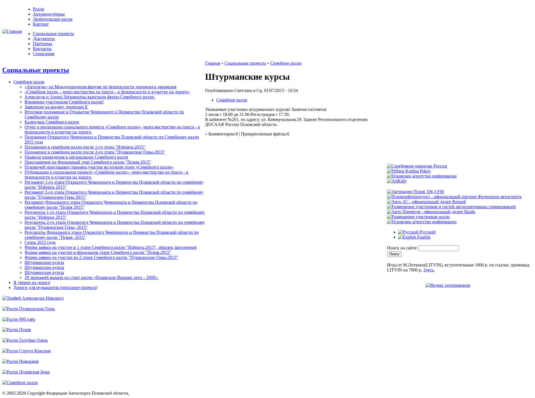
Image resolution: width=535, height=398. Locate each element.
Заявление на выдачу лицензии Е (56, 107)
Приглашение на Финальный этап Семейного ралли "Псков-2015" (88, 162)
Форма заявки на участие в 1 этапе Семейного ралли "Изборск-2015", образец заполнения (110, 247)
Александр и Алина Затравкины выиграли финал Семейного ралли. (90, 96)
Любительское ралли (52, 19)
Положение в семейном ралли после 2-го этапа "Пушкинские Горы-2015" (95, 152)
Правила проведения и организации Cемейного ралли (76, 157)
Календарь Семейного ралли (52, 122)
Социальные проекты (53, 33)
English (423, 237)
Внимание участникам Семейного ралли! (64, 102)
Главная (212, 63)
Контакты (42, 48)
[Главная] (12, 31)
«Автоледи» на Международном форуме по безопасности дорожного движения (100, 86)
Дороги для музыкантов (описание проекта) (55, 287)
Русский (427, 232)
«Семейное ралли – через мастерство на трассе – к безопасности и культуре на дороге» (107, 91)
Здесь (428, 270)
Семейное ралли (29, 81)
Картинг (41, 24)
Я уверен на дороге (31, 282)
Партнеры (42, 43)
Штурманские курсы (44, 262)
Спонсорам (43, 53)
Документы (44, 38)
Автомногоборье (49, 14)
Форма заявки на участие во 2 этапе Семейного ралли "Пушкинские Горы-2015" (101, 257)
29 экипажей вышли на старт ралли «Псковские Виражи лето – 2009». (92, 277)
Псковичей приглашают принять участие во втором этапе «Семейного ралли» (99, 167)
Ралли (38, 9)
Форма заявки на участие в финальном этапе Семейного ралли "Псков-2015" (98, 252)
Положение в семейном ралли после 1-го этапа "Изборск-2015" (85, 147)
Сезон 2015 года (40, 242)
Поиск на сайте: (403, 248)
